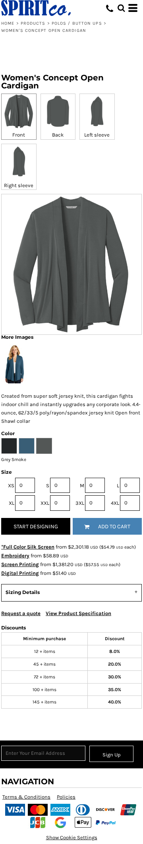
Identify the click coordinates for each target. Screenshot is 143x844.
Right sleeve (18, 185)
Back (58, 135)
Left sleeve (97, 135)
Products (33, 23)
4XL (115, 503)
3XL (79, 503)
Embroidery (15, 556)
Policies (66, 797)
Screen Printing (20, 564)
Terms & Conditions (26, 797)
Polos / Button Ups (77, 23)
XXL (45, 503)
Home (7, 23)
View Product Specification (78, 613)
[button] (121, 8)
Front (18, 135)
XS (11, 485)
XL (11, 503)
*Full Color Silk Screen (27, 547)
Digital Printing (20, 573)
